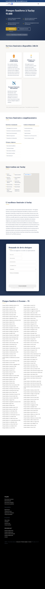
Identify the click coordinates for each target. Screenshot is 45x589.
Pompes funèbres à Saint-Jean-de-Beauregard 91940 (33, 376)
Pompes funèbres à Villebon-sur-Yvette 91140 (32, 414)
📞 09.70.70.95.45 (11, 28)
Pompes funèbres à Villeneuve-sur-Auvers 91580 (32, 417)
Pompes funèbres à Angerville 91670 (8, 307)
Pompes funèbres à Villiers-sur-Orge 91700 (31, 421)
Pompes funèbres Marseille (9, 533)
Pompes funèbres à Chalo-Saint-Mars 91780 (10, 342)
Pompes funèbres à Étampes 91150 (8, 379)
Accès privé (18, 541)
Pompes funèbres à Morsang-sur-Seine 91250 (32, 337)
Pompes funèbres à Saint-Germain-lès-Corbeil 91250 (33, 372)
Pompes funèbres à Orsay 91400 (29, 346)
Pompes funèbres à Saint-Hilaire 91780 (30, 374)
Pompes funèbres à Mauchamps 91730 (31, 320)
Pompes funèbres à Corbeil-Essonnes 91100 (10, 351)
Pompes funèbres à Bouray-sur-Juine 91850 (10, 329)
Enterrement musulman (8, 499)
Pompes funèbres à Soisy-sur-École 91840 (31, 397)
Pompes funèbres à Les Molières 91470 (9, 425)
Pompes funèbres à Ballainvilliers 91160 (9, 318)
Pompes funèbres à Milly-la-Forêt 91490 (31, 325)
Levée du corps (7, 523)
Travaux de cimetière (8, 514)
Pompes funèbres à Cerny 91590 (8, 340)
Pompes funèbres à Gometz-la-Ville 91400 (9, 396)
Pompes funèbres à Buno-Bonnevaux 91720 (10, 337)
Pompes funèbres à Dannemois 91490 (9, 366)
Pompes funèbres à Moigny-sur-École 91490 (31, 327)
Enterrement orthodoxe (9, 502)
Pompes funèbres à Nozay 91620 (30, 338)
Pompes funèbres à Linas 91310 (29, 307)
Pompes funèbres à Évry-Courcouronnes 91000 (10, 384)
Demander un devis (23, 28)
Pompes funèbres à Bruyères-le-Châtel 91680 (10, 335)
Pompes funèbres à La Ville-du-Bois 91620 (10, 418)
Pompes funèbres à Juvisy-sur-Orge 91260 (9, 409)
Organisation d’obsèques (9, 512)
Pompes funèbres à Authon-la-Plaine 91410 (10, 316)
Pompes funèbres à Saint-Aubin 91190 (30, 365)
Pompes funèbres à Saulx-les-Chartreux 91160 (32, 391)
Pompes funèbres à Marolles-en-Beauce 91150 (32, 314)
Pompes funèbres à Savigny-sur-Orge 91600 (31, 393)
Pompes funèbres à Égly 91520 (7, 373)
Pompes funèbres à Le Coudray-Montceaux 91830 (11, 420)
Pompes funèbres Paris (8, 530)
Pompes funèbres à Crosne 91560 (8, 362)
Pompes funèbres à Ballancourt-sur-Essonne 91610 (11, 320)
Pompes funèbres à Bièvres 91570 (8, 324)
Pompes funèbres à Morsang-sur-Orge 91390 (32, 335)
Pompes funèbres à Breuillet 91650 (8, 333)
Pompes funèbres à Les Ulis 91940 (8, 427)
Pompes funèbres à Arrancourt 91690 (9, 310)
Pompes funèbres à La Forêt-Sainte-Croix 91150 (11, 414)
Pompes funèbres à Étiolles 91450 (8, 381)
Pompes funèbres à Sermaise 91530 (30, 395)
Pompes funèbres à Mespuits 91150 (30, 324)
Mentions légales (24, 541)
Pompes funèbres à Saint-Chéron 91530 (31, 366)
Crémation (6, 521)
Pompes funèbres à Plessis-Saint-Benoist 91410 (32, 353)
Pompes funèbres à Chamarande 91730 (9, 344)
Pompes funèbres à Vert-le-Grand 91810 (31, 410)
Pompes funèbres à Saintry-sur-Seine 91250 (31, 390)
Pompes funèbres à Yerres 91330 (29, 427)
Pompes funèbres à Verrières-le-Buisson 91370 (32, 408)
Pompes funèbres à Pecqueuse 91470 (30, 350)
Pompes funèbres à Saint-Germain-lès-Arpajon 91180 (33, 370)
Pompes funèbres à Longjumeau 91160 (31, 309)
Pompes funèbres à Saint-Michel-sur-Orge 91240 (32, 381)
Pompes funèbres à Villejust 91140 (30, 416)
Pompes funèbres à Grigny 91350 (8, 399)
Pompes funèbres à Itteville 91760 (8, 405)
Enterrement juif (7, 500)
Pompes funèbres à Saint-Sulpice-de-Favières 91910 (33, 384)
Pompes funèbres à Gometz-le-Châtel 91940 (10, 398)
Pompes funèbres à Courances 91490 (9, 355)
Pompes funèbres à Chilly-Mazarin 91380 (9, 350)
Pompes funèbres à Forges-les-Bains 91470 (10, 386)
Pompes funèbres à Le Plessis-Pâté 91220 (9, 424)
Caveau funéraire (7, 524)
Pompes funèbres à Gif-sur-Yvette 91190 (9, 392)
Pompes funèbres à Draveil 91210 (8, 370)
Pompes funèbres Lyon (8, 532)
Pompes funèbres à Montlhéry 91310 (30, 331)
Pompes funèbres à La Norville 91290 (9, 416)
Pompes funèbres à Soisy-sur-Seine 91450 (31, 399)
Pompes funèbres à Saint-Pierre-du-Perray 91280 (32, 383)
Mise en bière (7, 520)
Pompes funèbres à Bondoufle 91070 (9, 325)
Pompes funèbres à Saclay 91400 (29, 363)
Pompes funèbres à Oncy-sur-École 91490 (31, 342)
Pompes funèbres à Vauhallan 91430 (30, 406)
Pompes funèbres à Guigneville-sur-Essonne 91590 (11, 401)
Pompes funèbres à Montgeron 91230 (30, 329)
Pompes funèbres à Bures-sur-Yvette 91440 (10, 338)
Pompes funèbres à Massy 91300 (30, 318)
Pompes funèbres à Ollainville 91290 (30, 340)
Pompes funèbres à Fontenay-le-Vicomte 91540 (10, 388)
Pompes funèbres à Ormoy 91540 (30, 344)
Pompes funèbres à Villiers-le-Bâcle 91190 (31, 419)
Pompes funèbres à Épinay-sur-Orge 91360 (10, 377)
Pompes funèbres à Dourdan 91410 (8, 368)
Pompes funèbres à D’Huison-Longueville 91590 (10, 364)
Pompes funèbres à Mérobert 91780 (30, 322)
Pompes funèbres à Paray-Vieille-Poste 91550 (32, 348)
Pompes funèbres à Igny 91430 (8, 403)
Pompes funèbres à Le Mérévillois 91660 (9, 422)
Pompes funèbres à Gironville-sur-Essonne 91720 (11, 394)
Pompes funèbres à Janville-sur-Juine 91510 (10, 407)
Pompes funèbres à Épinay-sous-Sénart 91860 (10, 375)
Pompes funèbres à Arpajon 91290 (8, 309)
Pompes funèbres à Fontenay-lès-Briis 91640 (10, 390)
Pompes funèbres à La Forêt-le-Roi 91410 (9, 412)
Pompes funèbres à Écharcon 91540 (8, 371)
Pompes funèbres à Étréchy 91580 (8, 383)
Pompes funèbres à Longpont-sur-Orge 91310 (32, 310)
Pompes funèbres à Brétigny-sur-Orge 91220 (10, 331)
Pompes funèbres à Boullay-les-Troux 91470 (10, 327)
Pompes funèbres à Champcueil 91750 (9, 346)
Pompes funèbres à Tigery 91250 (29, 401)
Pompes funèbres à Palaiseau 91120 (30, 351)
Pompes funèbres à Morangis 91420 (30, 333)
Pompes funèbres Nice (8, 535)
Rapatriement (7, 509)
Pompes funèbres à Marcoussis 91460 (30, 312)
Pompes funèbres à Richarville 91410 (30, 357)
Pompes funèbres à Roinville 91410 (30, 361)
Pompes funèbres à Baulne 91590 (8, 322)
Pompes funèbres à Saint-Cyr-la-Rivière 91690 (32, 368)
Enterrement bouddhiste (9, 503)
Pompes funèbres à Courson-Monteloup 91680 (10, 360)
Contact (6, 536)
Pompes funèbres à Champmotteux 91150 (10, 348)
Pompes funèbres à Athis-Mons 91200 (9, 312)
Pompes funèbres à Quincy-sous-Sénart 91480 (32, 355)
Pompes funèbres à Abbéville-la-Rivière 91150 (10, 305)
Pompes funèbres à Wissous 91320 (30, 425)
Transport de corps (8, 511)
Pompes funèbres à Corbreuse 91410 (9, 353)
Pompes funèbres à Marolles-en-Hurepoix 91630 (32, 316)
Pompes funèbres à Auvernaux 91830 (9, 314)
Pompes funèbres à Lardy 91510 (29, 305)
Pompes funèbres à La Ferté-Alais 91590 (9, 411)
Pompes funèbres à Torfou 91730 (30, 403)
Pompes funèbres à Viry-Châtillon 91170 (31, 423)
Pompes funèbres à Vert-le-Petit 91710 (30, 412)
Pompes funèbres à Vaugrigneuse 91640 (31, 404)
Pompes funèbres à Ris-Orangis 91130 (30, 359)
